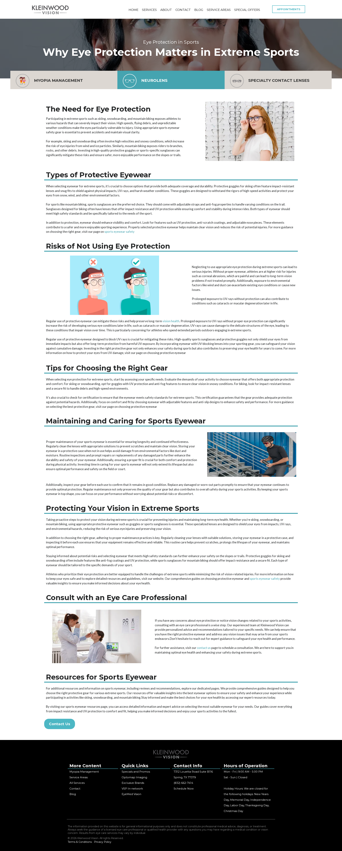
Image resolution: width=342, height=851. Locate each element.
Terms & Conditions (80, 842)
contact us (203, 648)
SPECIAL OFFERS (247, 10)
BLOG (198, 10)
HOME (133, 10)
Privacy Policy (102, 842)
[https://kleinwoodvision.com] (50, 9)
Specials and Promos (136, 771)
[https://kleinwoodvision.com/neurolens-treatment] (129, 80)
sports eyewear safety (119, 231)
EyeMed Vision (131, 794)
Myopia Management (84, 771)
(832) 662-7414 (183, 783)
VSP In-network (132, 788)
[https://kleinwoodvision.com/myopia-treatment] (22, 80)
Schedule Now (184, 788)
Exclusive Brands (133, 783)
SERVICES (149, 10)
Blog (72, 794)
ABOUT (166, 10)
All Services (77, 783)
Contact (74, 788)
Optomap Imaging (134, 777)
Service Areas (78, 777)
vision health (171, 321)
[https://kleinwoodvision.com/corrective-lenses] (237, 80)
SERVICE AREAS (219, 10)
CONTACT (183, 10)
